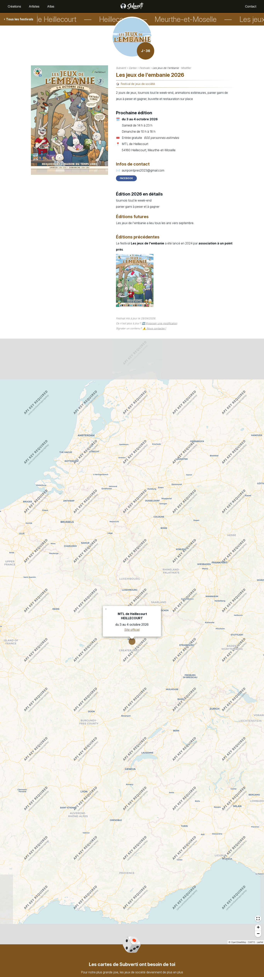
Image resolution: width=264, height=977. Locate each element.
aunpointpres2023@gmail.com (143, 170)
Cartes (132, 67)
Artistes (34, 6)
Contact (250, 6)
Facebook (126, 178)
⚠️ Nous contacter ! (154, 328)
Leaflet (260, 942)
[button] (106, 609)
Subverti (121, 67)
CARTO (251, 942)
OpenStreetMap (238, 942)
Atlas (50, 6)
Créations (14, 6)
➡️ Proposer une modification (159, 323)
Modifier (186, 67)
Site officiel (132, 630)
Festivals (144, 67)
